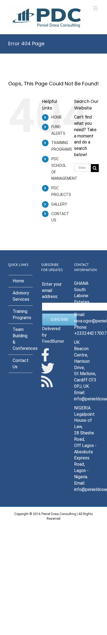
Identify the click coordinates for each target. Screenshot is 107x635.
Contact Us (21, 363)
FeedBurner (53, 341)
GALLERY (59, 204)
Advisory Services (21, 296)
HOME (56, 117)
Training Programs (22, 314)
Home (18, 280)
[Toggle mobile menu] (96, 8)
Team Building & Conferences (23, 339)
